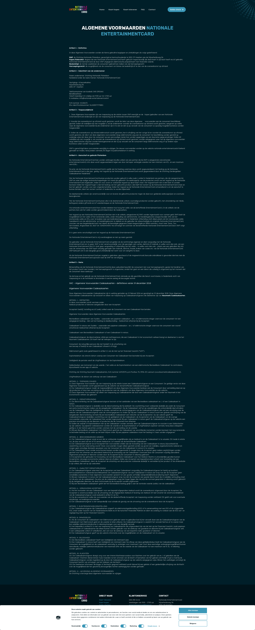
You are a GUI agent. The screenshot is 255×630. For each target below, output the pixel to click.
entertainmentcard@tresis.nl (140, 605)
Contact (152, 9)
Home (101, 9)
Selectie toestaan (193, 617)
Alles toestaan (193, 610)
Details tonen (152, 626)
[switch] (104, 626)
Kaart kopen (113, 9)
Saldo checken (105, 605)
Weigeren (193, 623)
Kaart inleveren (130, 9)
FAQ (143, 9)
